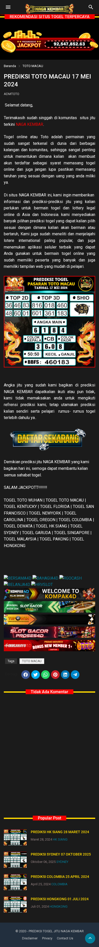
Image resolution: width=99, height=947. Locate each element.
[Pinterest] (55, 674)
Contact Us (65, 938)
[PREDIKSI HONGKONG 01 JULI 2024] (15, 904)
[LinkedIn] (65, 674)
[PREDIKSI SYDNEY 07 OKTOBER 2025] (15, 860)
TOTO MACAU (33, 66)
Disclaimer (30, 938)
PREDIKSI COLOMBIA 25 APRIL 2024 (60, 877)
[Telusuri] (91, 9)
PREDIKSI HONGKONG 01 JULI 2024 (60, 899)
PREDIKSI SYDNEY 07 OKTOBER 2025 (61, 854)
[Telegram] (75, 674)
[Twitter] (35, 674)
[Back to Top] (90, 938)
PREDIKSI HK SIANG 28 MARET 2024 (60, 832)
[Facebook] (25, 674)
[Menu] (8, 7)
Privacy (47, 938)
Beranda (10, 66)
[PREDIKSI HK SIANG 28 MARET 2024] (15, 837)
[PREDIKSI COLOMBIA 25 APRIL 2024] (15, 882)
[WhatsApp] (45, 674)
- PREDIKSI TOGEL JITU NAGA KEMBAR (55, 931)
